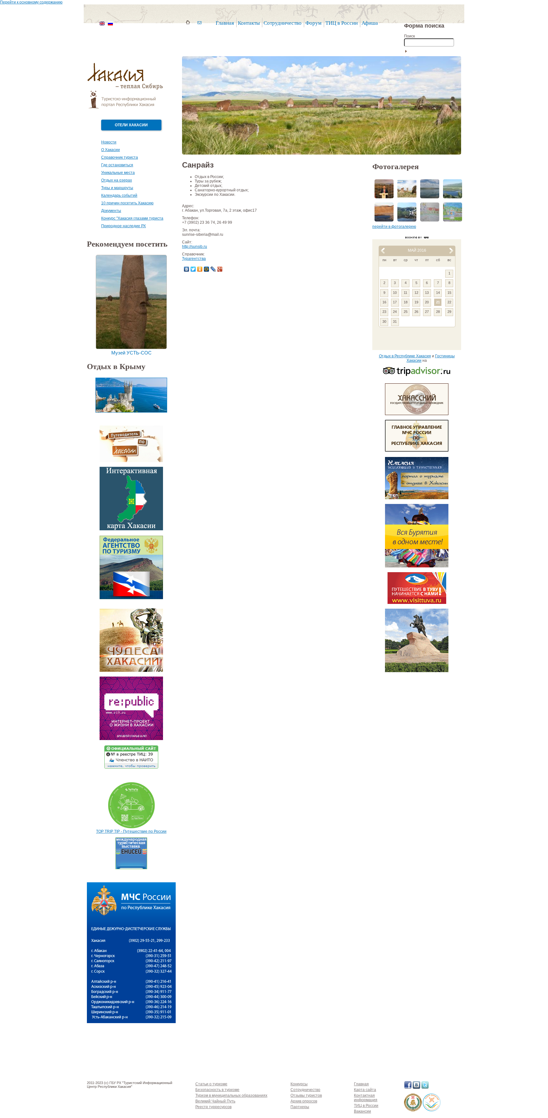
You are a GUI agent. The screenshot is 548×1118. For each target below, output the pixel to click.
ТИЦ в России (341, 23)
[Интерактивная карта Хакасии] (131, 529)
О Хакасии (110, 150)
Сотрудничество (305, 1090)
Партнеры (299, 1107)
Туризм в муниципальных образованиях (231, 1095)
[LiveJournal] (213, 269)
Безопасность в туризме (217, 1090)
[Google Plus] (220, 269)
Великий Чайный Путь (215, 1101)
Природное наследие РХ (123, 226)
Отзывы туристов (306, 1095)
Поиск (409, 36)
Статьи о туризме (211, 1084)
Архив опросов (303, 1101)
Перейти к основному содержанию (31, 2)
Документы (111, 210)
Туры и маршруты (117, 188)
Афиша (370, 23)
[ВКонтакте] (186, 269)
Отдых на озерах (116, 180)
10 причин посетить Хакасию (127, 203)
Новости (108, 142)
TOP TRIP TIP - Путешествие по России (131, 831)
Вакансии (362, 1111)
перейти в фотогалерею (394, 226)
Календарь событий (119, 195)
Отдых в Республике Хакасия (405, 356)
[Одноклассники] (200, 269)
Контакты (249, 23)
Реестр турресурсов (213, 1107)
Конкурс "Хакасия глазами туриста (132, 218)
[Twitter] (193, 269)
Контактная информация (365, 1097)
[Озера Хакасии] (431, 1110)
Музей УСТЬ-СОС (131, 352)
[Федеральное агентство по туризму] (131, 598)
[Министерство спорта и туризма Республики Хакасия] (413, 1110)
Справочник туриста (119, 157)
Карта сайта (365, 1090)
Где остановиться (117, 165)
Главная (225, 23)
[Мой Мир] (206, 269)
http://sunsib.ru (194, 246)
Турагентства (194, 258)
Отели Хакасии (131, 125)
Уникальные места (118, 172)
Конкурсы (299, 1084)
